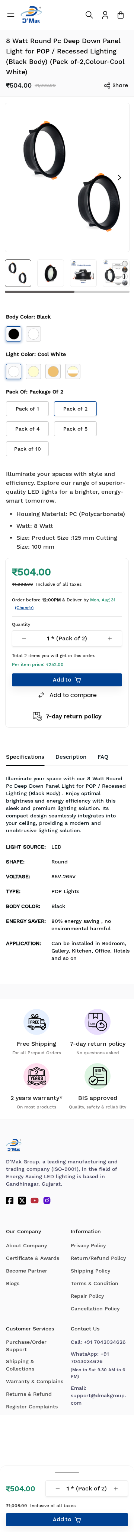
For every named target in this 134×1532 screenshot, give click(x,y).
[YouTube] (35, 1200)
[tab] (103, 757)
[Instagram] (47, 1200)
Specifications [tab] (25, 757)
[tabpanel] (67, 870)
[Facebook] (9, 1200)
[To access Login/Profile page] (105, 15)
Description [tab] (70, 757)
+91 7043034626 (105, 1342)
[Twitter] (22, 1200)
